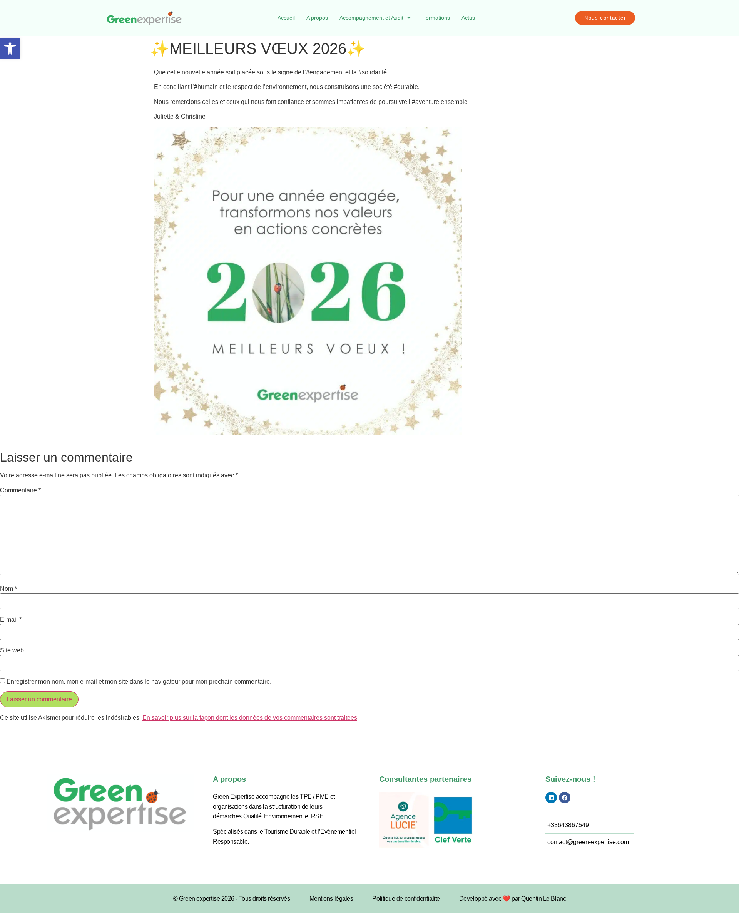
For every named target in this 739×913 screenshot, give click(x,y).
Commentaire (20, 490)
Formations (436, 18)
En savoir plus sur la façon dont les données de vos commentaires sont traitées (249, 717)
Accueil (286, 18)
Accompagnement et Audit (371, 18)
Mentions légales (331, 898)
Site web (12, 650)
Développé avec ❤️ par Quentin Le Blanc (512, 898)
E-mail (11, 620)
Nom (8, 589)
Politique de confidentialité (406, 898)
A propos (317, 18)
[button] (10, 48)
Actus (468, 18)
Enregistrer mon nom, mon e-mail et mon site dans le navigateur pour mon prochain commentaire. (139, 682)
